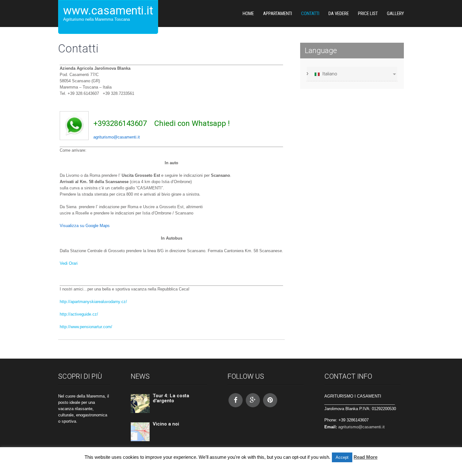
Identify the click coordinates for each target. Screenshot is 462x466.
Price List (368, 13)
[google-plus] (253, 400)
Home (248, 13)
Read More (365, 457)
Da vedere (338, 13)
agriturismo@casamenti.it (361, 427)
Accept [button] (342, 457)
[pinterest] (270, 400)
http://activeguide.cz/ (79, 314)
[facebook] (235, 400)
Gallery (395, 13)
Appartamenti (277, 13)
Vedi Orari (69, 263)
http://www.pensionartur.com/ (86, 326)
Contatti (310, 13)
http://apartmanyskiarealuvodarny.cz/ (93, 301)
